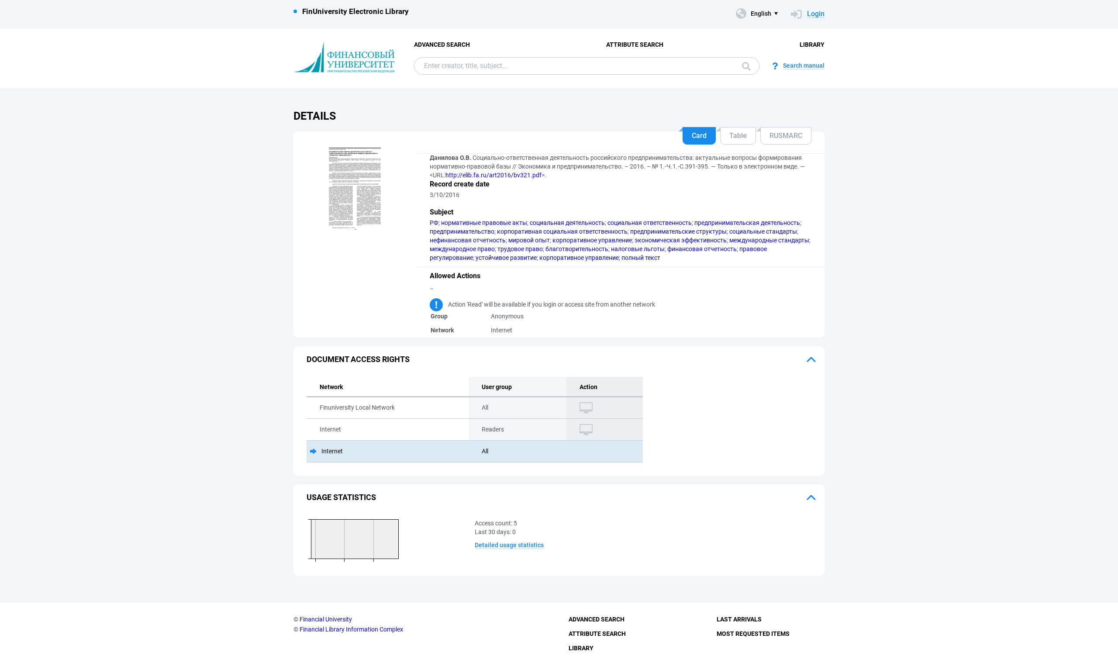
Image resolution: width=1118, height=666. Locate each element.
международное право (462, 248)
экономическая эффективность (681, 240)
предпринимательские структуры (678, 231)
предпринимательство (462, 231)
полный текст (640, 257)
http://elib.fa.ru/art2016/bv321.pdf (493, 175)
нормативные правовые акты (484, 222)
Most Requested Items (753, 633)
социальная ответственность (649, 222)
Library (812, 44)
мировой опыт (529, 240)
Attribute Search (634, 44)
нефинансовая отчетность (468, 240)
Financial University (326, 619)
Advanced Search (442, 44)
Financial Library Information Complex (351, 629)
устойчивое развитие (506, 257)
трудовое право (520, 248)
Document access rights (358, 359)
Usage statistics (341, 497)
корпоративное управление (592, 240)
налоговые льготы (638, 248)
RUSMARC (785, 135)
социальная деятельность (567, 222)
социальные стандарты (763, 231)
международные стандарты (769, 240)
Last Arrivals (739, 619)
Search (744, 66)
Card (699, 135)
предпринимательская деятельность (747, 222)
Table (738, 135)
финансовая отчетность (702, 248)
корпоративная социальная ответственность (562, 231)
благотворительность (576, 248)
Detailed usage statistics (509, 545)
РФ (434, 222)
